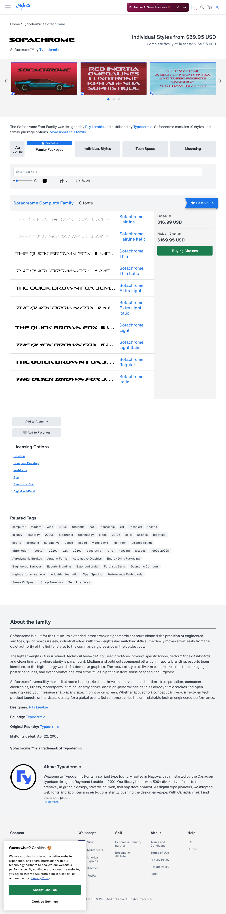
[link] (209, 7)
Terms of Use (160, 853)
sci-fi (128, 535)
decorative (94, 550)
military (17, 535)
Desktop (19, 456)
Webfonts (20, 470)
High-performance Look (28, 574)
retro (110, 550)
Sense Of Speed (23, 582)
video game (100, 543)
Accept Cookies (45, 890)
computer (19, 527)
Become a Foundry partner (128, 843)
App (16, 477)
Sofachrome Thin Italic (131, 270)
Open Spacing (92, 574)
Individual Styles (97, 148)
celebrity (34, 535)
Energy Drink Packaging (123, 558)
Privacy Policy (160, 860)
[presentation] (6, 80)
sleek (103, 535)
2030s (77, 550)
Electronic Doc (23, 484)
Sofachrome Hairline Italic (132, 236)
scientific (32, 543)
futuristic (78, 527)
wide (50, 527)
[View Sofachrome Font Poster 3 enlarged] (183, 78)
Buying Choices (185, 250)
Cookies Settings (45, 901)
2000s (49, 535)
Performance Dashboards (124, 574)
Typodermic (32, 24)
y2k (65, 550)
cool (93, 527)
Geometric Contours (144, 566)
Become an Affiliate (123, 854)
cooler (39, 550)
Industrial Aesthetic (64, 574)
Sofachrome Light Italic (131, 344)
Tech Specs (145, 148)
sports (16, 543)
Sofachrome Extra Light (131, 288)
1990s (62, 527)
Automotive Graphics (87, 558)
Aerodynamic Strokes (27, 558)
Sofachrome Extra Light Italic (131, 307)
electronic (66, 535)
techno (152, 527)
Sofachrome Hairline (131, 219)
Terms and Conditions (158, 843)
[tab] (108, 99)
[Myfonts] (23, 9)
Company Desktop (26, 463)
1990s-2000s (160, 550)
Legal (154, 874)
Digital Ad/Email (24, 491)
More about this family (68, 132)
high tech (119, 543)
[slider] (24, 180)
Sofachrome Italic (131, 379)
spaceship (108, 527)
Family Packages (49, 149)
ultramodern (20, 550)
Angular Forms (57, 558)
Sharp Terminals (52, 582)
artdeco (140, 550)
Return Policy (160, 867)
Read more (51, 802)
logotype (159, 535)
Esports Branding (59, 566)
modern (36, 527)
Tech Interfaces (79, 582)
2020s (53, 550)
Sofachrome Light (131, 327)
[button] (46, 181)
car (122, 527)
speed (82, 543)
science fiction (142, 543)
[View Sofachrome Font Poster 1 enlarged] (44, 78)
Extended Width (87, 566)
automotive (52, 543)
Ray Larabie (94, 126)
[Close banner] (178, 7)
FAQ (191, 842)
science (142, 535)
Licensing (193, 148)
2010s (116, 535)
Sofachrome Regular (131, 362)
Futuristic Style (114, 566)
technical (136, 527)
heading (124, 550)
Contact (193, 849)
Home (15, 24)
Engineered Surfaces (27, 566)
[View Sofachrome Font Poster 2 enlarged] (114, 78)
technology (86, 535)
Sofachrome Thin (131, 253)
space (69, 543)
